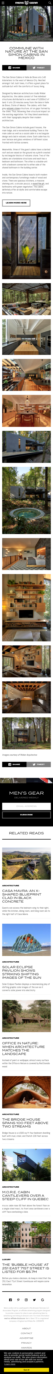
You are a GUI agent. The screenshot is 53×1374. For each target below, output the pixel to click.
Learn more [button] (9, 1364)
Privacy (26, 1343)
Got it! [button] (26, 1370)
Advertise (26, 1338)
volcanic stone (13, 108)
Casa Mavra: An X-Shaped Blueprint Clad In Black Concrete (21, 896)
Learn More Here (16, 203)
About (26, 1328)
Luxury (6, 1260)
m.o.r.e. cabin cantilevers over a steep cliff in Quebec (25, 1196)
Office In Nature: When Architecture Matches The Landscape (23, 1048)
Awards (26, 1347)
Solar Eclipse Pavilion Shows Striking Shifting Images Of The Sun (21, 972)
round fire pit (38, 183)
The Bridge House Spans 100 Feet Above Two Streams (25, 1123)
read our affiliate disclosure (14, 1318)
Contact (26, 1333)
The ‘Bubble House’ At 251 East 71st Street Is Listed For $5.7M (25, 1268)
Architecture (10, 886)
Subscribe (26, 815)
